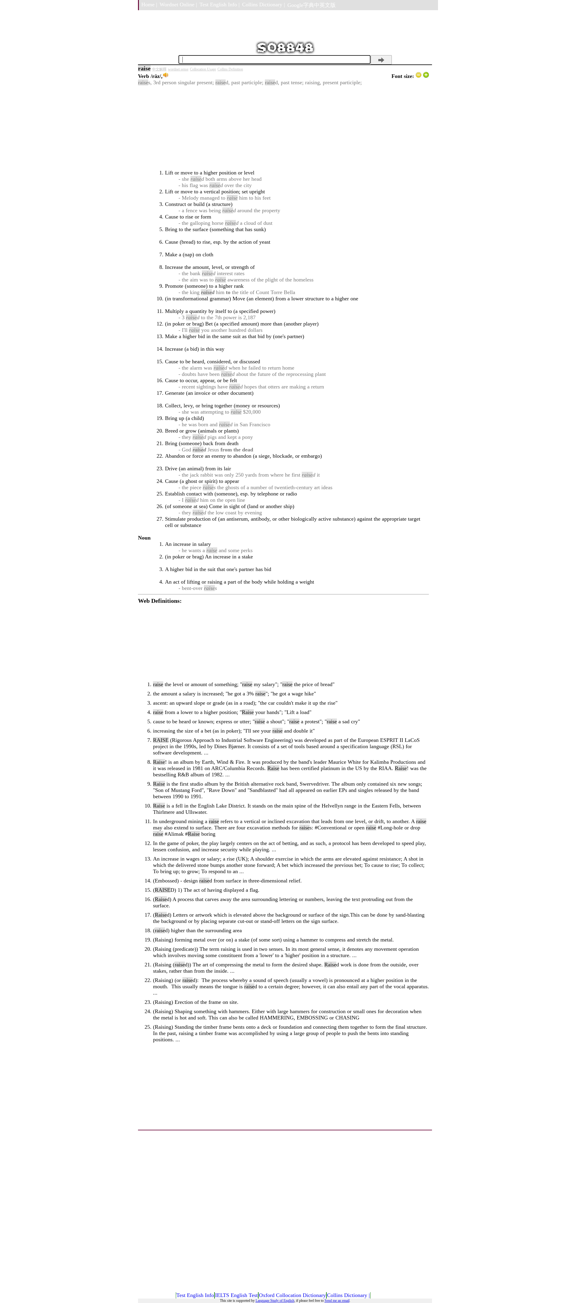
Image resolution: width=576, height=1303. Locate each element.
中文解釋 (159, 69)
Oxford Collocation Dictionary (292, 1295)
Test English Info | (220, 4)
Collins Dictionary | (263, 4)
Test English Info (195, 1295)
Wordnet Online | (178, 4)
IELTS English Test (236, 1295)
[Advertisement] (283, 128)
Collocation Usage (203, 69)
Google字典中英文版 (311, 5)
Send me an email (337, 1301)
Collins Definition (230, 69)
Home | (149, 4)
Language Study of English (275, 1301)
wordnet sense (178, 69)
